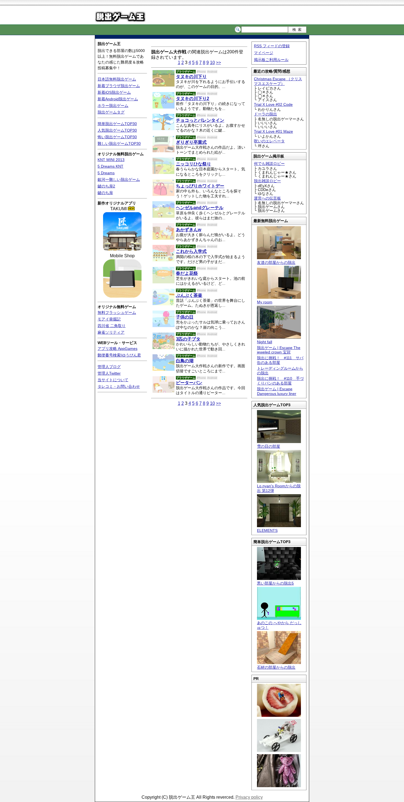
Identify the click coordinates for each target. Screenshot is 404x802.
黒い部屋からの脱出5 (275, 583)
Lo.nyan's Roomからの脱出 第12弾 (279, 488)
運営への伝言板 (267, 198)
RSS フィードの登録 (272, 46)
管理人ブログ (109, 366)
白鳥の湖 (184, 360)
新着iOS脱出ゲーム (114, 92)
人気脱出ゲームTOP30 (117, 130)
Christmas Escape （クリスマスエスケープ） (278, 81)
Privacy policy (249, 797)
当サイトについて (113, 380)
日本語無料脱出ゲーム (117, 79)
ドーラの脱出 (265, 114)
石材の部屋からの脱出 (276, 667)
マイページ (263, 53)
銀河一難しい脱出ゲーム (119, 179)
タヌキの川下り (191, 76)
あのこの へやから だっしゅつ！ (279, 625)
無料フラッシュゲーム (117, 312)
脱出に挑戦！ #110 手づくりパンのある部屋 (280, 380)
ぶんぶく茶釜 (189, 295)
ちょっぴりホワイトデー (200, 186)
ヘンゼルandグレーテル (199, 207)
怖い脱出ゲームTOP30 (117, 137)
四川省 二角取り (112, 325)
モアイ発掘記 (109, 319)
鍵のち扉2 (106, 186)
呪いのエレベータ (269, 141)
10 (212, 62)
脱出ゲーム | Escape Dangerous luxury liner (276, 391)
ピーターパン (189, 382)
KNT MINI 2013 (111, 159)
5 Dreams (106, 173)
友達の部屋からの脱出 (276, 262)
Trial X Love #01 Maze (273, 131)
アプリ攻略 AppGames (117, 348)
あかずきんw (188, 229)
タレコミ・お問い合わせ (119, 386)
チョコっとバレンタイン (200, 120)
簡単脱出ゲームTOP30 (117, 123)
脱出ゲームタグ (111, 112)
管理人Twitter (109, 373)
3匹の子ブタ (188, 339)
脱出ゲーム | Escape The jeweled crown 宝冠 (278, 350)
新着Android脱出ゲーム (118, 99)
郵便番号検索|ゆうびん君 (119, 355)
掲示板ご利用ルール (271, 59)
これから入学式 (191, 251)
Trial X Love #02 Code (273, 104)
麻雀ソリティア (111, 332)
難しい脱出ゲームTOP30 (119, 143)
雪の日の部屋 (268, 446)
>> (218, 62)
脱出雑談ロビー (267, 181)
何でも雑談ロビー (269, 163)
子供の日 (184, 317)
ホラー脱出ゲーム (113, 105)
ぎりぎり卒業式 (191, 142)
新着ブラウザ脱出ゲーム (119, 86)
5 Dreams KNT (110, 166)
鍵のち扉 (105, 192)
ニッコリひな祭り (193, 164)
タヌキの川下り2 (192, 98)
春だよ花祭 (187, 273)
